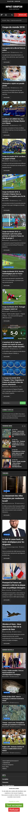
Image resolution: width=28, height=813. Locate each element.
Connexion (5, 782)
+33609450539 (6, 762)
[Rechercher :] (11, 402)
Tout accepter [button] (14, 805)
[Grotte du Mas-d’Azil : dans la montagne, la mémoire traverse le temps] (14, 686)
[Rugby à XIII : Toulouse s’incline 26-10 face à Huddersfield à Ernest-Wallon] (14, 737)
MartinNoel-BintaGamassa (8, 503)
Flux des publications (8, 785)
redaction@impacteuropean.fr (10, 760)
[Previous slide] (23, 426)
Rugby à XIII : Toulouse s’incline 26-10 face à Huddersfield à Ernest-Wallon (6, 433)
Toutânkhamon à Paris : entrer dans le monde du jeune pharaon (6, 443)
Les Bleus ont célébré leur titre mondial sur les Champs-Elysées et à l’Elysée (13, 121)
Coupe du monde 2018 (8, 152)
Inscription (5, 779)
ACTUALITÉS (6, 43)
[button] (2, 14)
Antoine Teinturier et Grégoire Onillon (10, 547)
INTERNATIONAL (7, 577)
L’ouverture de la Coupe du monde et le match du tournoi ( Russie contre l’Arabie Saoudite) (13, 344)
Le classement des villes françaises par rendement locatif (14, 484)
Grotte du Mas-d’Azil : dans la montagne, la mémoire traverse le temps (6, 463)
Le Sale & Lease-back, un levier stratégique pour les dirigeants (14, 528)
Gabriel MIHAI (6, 125)
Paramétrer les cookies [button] (14, 801)
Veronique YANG (6, 52)
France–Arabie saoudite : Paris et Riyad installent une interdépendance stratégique (6, 453)
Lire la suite (7, 62)
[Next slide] (25, 426)
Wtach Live (22, 15)
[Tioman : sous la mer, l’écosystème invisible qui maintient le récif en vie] (14, 712)
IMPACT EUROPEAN (14, 6)
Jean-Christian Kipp (7, 590)
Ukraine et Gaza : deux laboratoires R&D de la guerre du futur (14, 613)
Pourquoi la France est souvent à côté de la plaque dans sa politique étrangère (14, 571)
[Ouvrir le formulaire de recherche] (12, 14)
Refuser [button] (14, 809)
